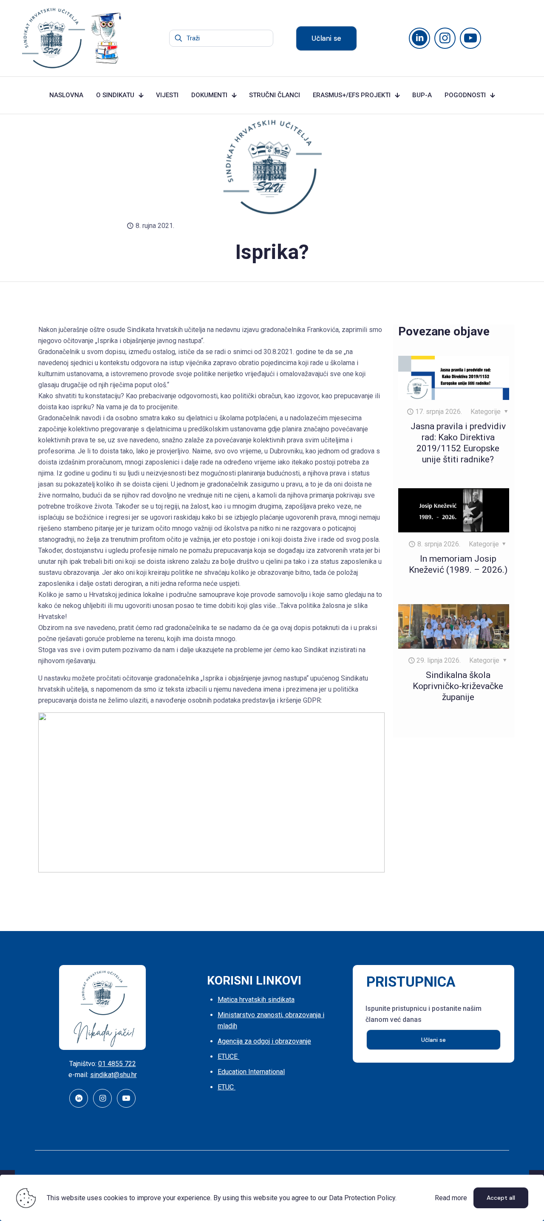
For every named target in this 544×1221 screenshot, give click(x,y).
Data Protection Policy (362, 1198)
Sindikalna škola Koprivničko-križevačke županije (458, 686)
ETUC (226, 1087)
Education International (251, 1072)
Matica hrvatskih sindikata (256, 1000)
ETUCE (228, 1056)
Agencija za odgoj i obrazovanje (264, 1041)
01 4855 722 (117, 1064)
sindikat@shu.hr (113, 1075)
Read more (451, 1198)
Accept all (501, 1197)
